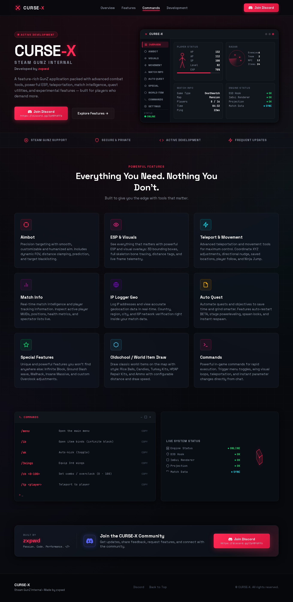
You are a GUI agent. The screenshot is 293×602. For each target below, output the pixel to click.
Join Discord (264, 8)
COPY (145, 430)
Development (177, 8)
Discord (138, 587)
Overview (108, 8)
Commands (151, 8)
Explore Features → (93, 113)
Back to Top (158, 587)
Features (129, 8)
